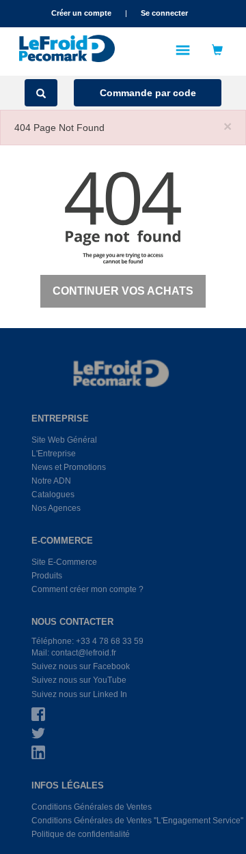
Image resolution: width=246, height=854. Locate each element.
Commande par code (148, 92)
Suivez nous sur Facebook (80, 666)
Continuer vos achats (123, 291)
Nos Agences (56, 508)
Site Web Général (64, 440)
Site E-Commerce (64, 562)
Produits (46, 575)
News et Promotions (68, 467)
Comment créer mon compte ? (87, 589)
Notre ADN (51, 481)
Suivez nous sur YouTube (78, 680)
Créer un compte (81, 13)
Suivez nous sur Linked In (79, 694)
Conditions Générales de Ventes (91, 807)
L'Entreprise (53, 453)
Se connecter (164, 13)
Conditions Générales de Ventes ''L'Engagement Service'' (137, 820)
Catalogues (52, 494)
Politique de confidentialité (80, 834)
